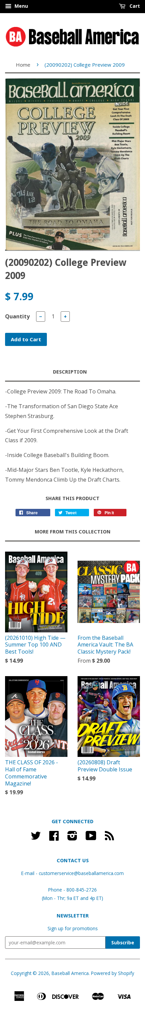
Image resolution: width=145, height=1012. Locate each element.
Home (23, 64)
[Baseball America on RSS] (109, 838)
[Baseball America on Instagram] (72, 838)
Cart (134, 6)
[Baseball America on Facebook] (54, 838)
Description (70, 372)
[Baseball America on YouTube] (91, 838)
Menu (20, 6)
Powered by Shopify (112, 973)
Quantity (17, 316)
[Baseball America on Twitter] (36, 838)
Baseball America (70, 973)
